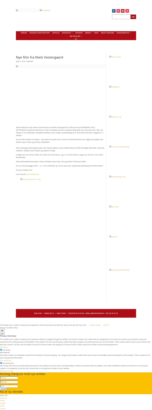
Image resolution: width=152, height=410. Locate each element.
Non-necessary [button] (5, 360)
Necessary (6, 350)
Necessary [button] (4, 347)
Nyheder (79, 33)
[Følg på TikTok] (127, 11)
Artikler (55, 33)
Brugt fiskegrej (107, 33)
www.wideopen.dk (32, 174)
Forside (24, 33)
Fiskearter (66, 33)
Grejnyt (88, 33)
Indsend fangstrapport (39, 33)
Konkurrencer (123, 33)
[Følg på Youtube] (123, 11)
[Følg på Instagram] (118, 11)
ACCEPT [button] (106, 325)
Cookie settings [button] (94, 325)
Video (96, 33)
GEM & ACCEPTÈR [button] (6, 371)
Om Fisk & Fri (75, 36)
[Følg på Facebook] (114, 11)
